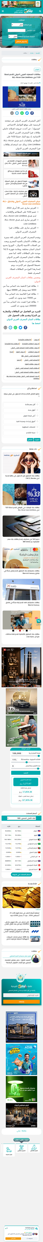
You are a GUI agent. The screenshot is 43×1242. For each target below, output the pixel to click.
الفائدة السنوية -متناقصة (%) (26, 759)
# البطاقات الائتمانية (24, 339)
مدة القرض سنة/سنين (26, 766)
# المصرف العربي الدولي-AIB (30, 356)
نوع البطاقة (28, 24)
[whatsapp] (22, 113)
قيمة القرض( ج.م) (26, 753)
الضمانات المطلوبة (29, 427)
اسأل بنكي (13, 1238)
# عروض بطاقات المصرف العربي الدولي (27, 372)
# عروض (36, 339)
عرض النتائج (20, 41)
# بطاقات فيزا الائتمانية (12, 343)
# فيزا (11, 352)
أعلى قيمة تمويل (29, 415)
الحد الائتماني (30, 30)
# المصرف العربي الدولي (31, 360)
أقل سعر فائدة (30, 404)
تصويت (37, 439)
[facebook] (32, 113)
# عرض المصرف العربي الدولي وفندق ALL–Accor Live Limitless (23, 377)
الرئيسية (38, 53)
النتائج (30, 439)
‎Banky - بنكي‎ (21, 1130)
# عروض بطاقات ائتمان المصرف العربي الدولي (25, 347)
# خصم (19, 360)
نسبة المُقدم (31, 432)
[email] (12, 113)
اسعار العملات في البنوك (21, 874)
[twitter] (27, 113)
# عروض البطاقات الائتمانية (30, 343)
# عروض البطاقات (33, 352)
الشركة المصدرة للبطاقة (26, 36)
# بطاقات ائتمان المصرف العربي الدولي (27, 368)
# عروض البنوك (20, 352)
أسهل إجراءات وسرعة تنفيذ (26, 421)
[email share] (17, 113)
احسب (25, 772)
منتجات (32, 53)
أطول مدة (32, 410)
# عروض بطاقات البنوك (32, 364)
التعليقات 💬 (30, 1238)
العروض (37, 69)
